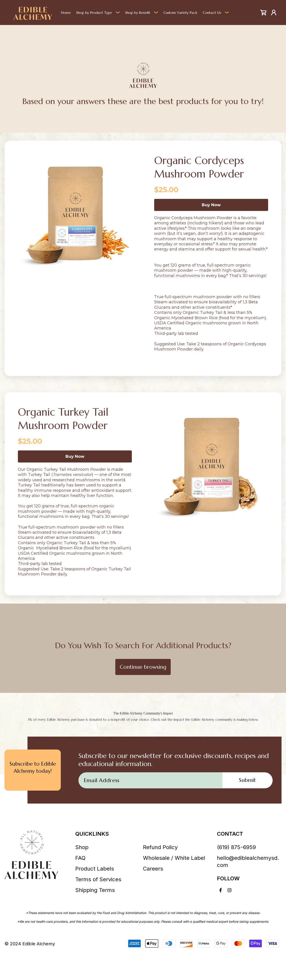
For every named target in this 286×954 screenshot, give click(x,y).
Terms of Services (98, 879)
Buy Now (211, 204)
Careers (153, 868)
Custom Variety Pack (180, 12)
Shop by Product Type (94, 12)
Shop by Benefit (137, 12)
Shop (81, 847)
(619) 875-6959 (236, 847)
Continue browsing (143, 667)
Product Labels (94, 868)
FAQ (80, 858)
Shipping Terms (95, 890)
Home (66, 12)
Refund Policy (160, 847)
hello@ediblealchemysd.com (248, 861)
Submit (247, 780)
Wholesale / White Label (174, 858)
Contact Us (212, 12)
